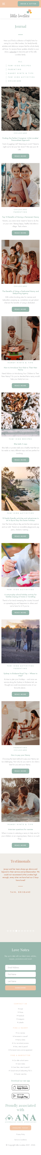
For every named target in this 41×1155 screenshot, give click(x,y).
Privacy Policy (20, 1134)
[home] (20, 13)
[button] (3, 4)
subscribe (13, 52)
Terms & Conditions (20, 1140)
